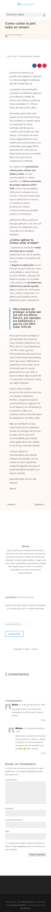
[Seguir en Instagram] (44, 65)
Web (7, 831)
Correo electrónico (14, 820)
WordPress (25, 908)
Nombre (9, 808)
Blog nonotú (28, 902)
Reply (43, 720)
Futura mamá (25, 56)
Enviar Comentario (37, 854)
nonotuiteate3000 (16, 905)
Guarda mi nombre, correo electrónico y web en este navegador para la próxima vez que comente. (25, 846)
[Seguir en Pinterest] (39, 65)
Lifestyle (36, 56)
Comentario (11, 779)
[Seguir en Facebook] (34, 65)
